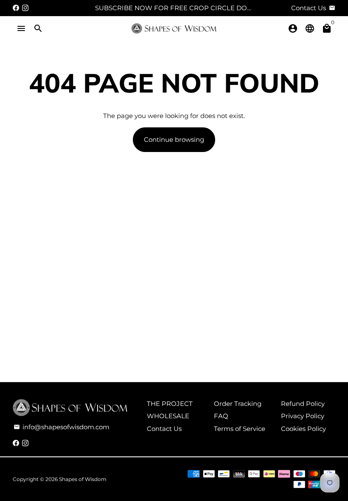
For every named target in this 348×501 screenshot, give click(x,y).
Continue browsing (174, 139)
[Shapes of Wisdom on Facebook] (16, 8)
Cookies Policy (303, 429)
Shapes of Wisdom (83, 479)
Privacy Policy (302, 416)
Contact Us (164, 429)
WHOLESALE (168, 416)
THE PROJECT (170, 404)
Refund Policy (303, 404)
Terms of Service (239, 429)
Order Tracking (237, 404)
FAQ (221, 416)
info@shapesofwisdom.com (61, 427)
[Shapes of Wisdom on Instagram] (25, 8)
